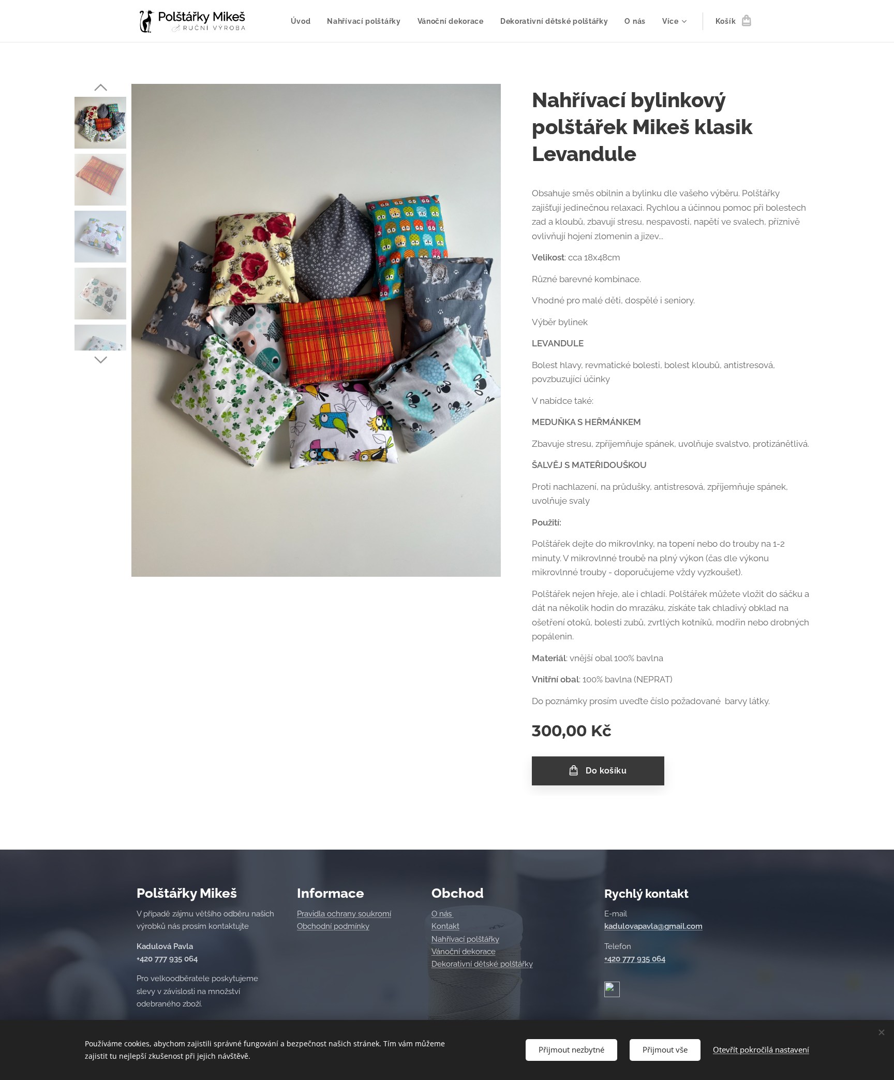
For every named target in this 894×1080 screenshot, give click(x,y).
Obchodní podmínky (333, 926)
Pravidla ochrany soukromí (344, 913)
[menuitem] (303, 21)
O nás (442, 913)
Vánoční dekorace (463, 951)
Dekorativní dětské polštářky (482, 964)
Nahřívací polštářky (465, 939)
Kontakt (445, 926)
